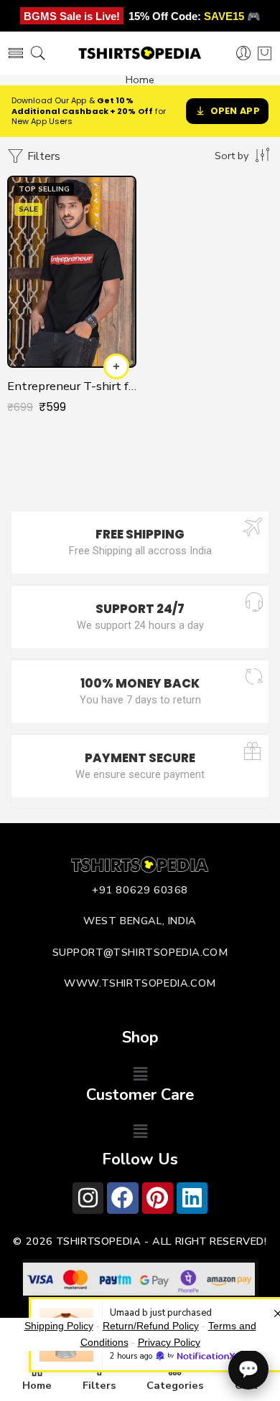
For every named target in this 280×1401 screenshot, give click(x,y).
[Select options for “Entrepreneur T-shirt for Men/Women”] (116, 366)
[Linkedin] (192, 1197)
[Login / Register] (244, 53)
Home (140, 80)
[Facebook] (122, 1197)
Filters (42, 156)
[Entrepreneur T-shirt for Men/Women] (71, 272)
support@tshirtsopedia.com (140, 952)
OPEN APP (235, 111)
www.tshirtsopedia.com (140, 983)
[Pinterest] (157, 1197)
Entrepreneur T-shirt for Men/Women (71, 386)
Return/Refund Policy (151, 1325)
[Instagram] (88, 1197)
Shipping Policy (58, 1325)
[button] (140, 1074)
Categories (175, 1385)
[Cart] (264, 53)
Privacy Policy (169, 1342)
